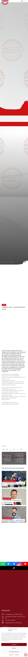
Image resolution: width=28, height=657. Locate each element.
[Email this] (3, 449)
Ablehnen (14, 648)
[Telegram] (8, 564)
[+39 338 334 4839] (3, 620)
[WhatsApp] (3, 564)
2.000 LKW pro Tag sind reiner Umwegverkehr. (11, 502)
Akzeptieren (14, 644)
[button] (22, 1)
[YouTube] (25, 564)
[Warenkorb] (26, 1)
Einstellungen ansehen (14, 651)
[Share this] (7, 449)
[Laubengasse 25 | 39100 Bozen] (3, 614)
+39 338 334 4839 (10, 620)
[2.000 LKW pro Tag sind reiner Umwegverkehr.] (14, 496)
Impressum (17, 654)
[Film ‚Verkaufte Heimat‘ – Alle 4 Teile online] (14, 479)
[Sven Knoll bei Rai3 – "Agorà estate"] (14, 514)
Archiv (4, 446)
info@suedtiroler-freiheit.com (13, 623)
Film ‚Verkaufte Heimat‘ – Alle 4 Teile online (13, 484)
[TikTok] (14, 568)
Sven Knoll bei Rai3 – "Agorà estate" (13, 520)
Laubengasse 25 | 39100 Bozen (13, 614)
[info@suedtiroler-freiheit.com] (3, 623)
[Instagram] (19, 564)
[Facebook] (14, 564)
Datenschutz (11, 654)
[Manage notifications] (25, 654)
